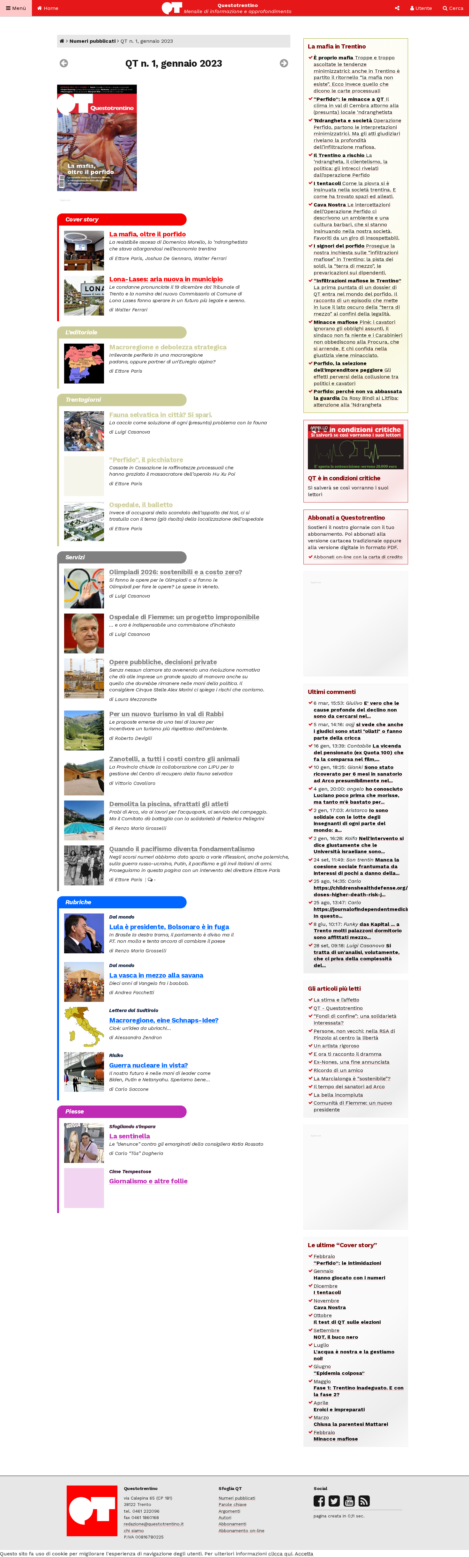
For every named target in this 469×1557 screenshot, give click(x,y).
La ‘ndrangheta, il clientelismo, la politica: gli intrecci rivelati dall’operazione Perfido (351, 165)
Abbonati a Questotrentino (346, 517)
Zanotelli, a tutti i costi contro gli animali (174, 759)
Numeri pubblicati (92, 41)
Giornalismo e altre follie (148, 1181)
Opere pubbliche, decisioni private (163, 662)
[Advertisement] (356, 625)
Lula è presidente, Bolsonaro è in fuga (169, 927)
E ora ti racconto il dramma (348, 1054)
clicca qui (280, 1554)
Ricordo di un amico (338, 1070)
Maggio (359, 1388)
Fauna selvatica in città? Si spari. (160, 415)
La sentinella (129, 1136)
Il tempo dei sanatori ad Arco (349, 1087)
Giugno (339, 1369)
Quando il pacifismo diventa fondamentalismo (182, 849)
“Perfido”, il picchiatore (146, 460)
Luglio (354, 1351)
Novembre (330, 1304)
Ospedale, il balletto (141, 505)
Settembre (336, 1333)
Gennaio (349, 1274)
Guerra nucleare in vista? (148, 1065)
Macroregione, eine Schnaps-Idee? (163, 1020)
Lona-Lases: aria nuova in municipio (166, 279)
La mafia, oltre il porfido (147, 234)
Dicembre (327, 1289)
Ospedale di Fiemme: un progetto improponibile (184, 617)
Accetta (304, 1554)
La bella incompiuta (338, 1095)
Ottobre (347, 1318)
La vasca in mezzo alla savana (156, 975)
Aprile (339, 1406)
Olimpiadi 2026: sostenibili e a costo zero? (175, 572)
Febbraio (347, 1259)
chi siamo (134, 1530)
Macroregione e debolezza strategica (168, 347)
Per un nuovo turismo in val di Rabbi (166, 714)
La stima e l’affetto (336, 1000)
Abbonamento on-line (241, 1530)
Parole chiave (233, 1504)
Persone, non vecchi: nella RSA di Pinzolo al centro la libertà (354, 1034)
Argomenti (229, 1511)
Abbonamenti (232, 1523)
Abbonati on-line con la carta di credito (358, 556)
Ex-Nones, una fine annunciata (352, 1062)
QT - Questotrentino (338, 1008)
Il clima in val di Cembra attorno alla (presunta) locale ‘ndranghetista (356, 105)
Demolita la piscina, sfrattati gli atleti (168, 804)
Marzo (351, 1420)
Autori (225, 1517)
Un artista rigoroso (336, 1046)
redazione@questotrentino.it (154, 1523)
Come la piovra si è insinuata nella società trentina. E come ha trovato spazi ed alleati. (355, 190)
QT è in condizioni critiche (344, 478)
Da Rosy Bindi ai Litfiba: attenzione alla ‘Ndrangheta (358, 398)
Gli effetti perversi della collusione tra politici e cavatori (356, 373)
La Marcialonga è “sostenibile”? (352, 1079)
